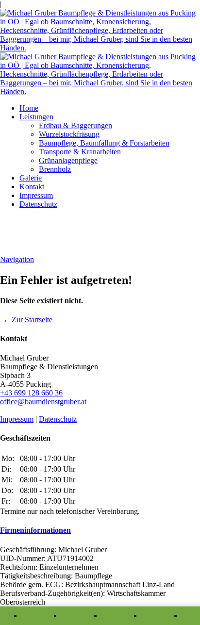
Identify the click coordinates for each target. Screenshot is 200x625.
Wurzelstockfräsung (69, 134)
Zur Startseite (32, 319)
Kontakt (31, 186)
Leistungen (36, 117)
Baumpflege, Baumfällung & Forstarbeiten (104, 143)
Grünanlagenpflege (68, 160)
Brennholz (55, 169)
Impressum (36, 195)
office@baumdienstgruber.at (43, 401)
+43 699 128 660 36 (31, 393)
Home (28, 108)
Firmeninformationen (35, 530)
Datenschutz (38, 204)
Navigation (17, 259)
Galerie (30, 178)
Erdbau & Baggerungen (75, 125)
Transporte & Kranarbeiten (80, 152)
